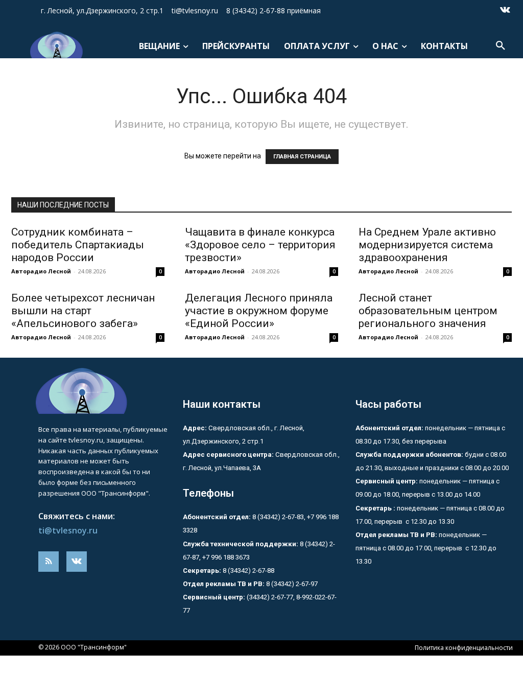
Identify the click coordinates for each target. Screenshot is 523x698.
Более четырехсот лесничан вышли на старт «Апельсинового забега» (83, 311)
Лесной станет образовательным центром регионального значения (428, 311)
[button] (500, 46)
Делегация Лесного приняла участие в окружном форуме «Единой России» (258, 311)
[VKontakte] (505, 10)
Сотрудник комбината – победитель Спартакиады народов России (77, 245)
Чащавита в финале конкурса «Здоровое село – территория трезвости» (260, 245)
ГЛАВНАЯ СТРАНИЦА (302, 156)
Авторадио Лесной (41, 271)
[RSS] (48, 561)
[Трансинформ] (55, 45)
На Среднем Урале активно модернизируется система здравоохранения (427, 245)
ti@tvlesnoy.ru (68, 530)
